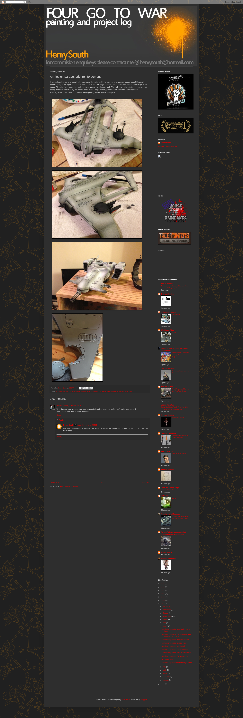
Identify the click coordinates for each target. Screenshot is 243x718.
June (165, 626)
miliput (78, 391)
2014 (163, 600)
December (167, 606)
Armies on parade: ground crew (174, 643)
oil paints (83, 391)
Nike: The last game (179, 453)
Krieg (174, 332)
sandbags (94, 391)
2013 (163, 604)
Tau (100, 391)
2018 (163, 587)
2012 (163, 684)
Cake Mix (164, 496)
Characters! (176, 314)
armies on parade (62, 391)
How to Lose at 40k (168, 433)
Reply (59, 415)
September (167, 616)
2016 (163, 594)
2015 (163, 597)
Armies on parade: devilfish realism (175, 640)
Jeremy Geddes (167, 415)
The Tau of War (167, 387)
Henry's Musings (168, 470)
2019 (163, 584)
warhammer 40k (112, 391)
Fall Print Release (178, 417)
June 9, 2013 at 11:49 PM (87, 425)
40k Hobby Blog (167, 330)
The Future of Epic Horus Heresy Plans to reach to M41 (180, 355)
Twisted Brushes (167, 294)
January (166, 680)
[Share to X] (86, 388)
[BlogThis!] (83, 388)
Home (100, 482)
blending (72, 391)
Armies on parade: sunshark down (175, 650)
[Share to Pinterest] (91, 388)
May (164, 667)
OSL (88, 391)
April (164, 670)
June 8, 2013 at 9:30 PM (72, 406)
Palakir (59, 406)
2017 (163, 590)
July (164, 623)
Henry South (68, 425)
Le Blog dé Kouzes (168, 312)
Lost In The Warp (167, 405)
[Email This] (80, 388)
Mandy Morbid (166, 552)
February (166, 677)
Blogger (144, 700)
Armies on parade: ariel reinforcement (176, 653)
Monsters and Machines (170, 514)
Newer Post (54, 482)
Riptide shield (167, 659)
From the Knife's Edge (170, 488)
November (167, 610)
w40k (104, 391)
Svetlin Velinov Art (168, 559)
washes (121, 391)
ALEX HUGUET (167, 451)
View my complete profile (167, 146)
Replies (62, 420)
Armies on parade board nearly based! (177, 663)
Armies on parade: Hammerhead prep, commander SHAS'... (177, 635)
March (165, 674)
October (166, 613)
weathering (128, 391)
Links (174, 498)
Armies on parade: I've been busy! (175, 656)
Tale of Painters (167, 284)
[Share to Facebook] (88, 388)
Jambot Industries (168, 369)
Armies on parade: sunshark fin (174, 646)
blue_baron (126, 700)
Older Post (145, 482)
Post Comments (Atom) (69, 486)
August (165, 620)
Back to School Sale (168, 490)
